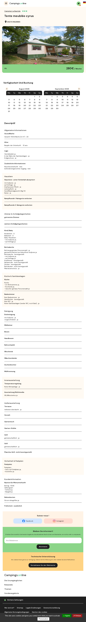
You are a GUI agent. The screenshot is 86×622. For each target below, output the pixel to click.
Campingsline (17, 3)
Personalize (43, 619)
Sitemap (20, 608)
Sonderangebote (11, 593)
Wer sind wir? (9, 608)
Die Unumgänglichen (13, 580)
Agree (67, 616)
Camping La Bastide (12, 11)
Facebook (29, 521)
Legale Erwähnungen (33, 608)
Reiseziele (8, 585)
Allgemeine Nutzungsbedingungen (16, 612)
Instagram (60, 521)
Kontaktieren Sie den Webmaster (43, 565)
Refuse (78, 616)
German (84, 3)
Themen (7, 589)
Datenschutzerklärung (52, 608)
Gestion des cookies (39, 612)
